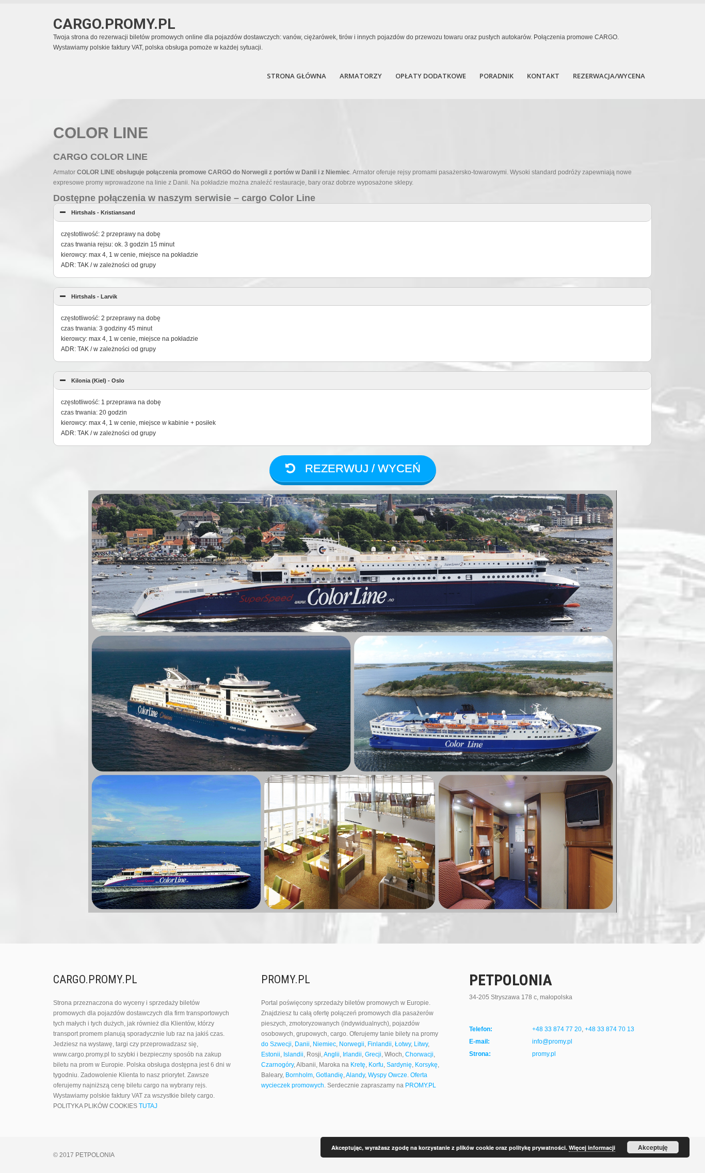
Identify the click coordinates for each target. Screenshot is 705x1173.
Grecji (373, 1054)
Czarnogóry (277, 1064)
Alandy (355, 1075)
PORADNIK (496, 75)
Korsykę (426, 1064)
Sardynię (399, 1064)
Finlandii (379, 1044)
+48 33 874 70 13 (609, 1029)
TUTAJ (148, 1106)
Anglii (332, 1054)
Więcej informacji (592, 1147)
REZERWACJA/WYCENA (609, 75)
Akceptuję (653, 1147)
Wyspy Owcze (387, 1075)
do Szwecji (276, 1044)
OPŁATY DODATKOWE (430, 75)
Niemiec (324, 1044)
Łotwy (403, 1044)
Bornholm (299, 1075)
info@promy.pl (552, 1041)
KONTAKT (543, 75)
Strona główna (296, 75)
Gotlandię (329, 1075)
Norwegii (351, 1044)
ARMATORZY (361, 75)
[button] (352, 213)
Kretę (357, 1064)
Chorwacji (419, 1054)
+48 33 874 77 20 (557, 1029)
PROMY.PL (420, 1085)
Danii (302, 1044)
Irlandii (352, 1054)
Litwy (421, 1044)
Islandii (293, 1054)
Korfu (375, 1064)
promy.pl (544, 1054)
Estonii (270, 1054)
